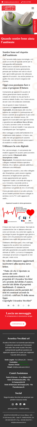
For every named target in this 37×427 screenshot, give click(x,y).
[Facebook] (17, 404)
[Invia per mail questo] (8, 305)
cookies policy (24, 408)
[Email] (24, 404)
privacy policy (12, 408)
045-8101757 (23, 362)
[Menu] (32, 8)
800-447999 (24, 364)
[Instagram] (13, 404)
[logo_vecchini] (8, 8)
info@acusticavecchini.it (11, 2)
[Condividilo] (13, 305)
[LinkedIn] (20, 404)
